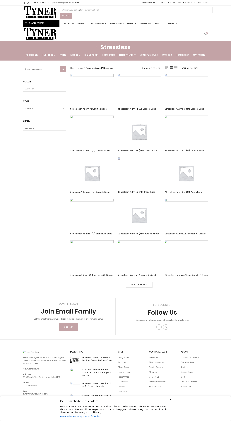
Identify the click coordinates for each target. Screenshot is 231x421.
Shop (80, 68)
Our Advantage (187, 362)
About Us (153, 372)
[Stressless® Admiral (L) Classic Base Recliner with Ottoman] (139, 90)
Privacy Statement (157, 381)
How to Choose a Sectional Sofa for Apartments (96, 385)
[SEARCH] (63, 69)
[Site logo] (40, 12)
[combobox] (44, 89)
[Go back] (97, 47)
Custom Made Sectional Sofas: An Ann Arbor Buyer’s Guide (96, 372)
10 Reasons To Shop (190, 357)
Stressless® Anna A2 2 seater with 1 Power (91, 275)
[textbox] (44, 88)
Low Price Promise (189, 381)
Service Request (156, 367)
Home (73, 68)
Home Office (123, 377)
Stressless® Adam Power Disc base (88, 108)
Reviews (184, 367)
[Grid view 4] (175, 68)
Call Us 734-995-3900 (41, 3)
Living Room (123, 357)
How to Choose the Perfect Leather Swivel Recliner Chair (97, 359)
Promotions (186, 386)
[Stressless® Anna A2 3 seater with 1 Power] (186, 256)
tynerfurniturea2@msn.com (35, 393)
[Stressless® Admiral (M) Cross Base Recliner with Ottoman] (139, 173)
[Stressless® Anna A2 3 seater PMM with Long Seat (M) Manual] (139, 256)
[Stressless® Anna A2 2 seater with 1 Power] (91, 256)
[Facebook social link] (24, 3)
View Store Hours (31, 368)
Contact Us (154, 377)
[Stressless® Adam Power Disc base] (91, 90)
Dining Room (123, 367)
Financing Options (157, 362)
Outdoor (121, 386)
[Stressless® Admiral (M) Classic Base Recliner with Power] (186, 132)
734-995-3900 (30, 385)
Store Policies (155, 386)
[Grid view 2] (166, 68)
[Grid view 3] (171, 68)
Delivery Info (155, 357)
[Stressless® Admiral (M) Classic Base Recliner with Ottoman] (186, 90)
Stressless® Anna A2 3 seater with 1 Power (186, 275)
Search (65, 16)
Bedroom (122, 362)
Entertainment (124, 372)
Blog (183, 377)
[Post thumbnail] (75, 360)
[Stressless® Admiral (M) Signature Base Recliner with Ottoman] (91, 215)
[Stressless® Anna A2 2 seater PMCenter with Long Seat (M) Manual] (186, 215)
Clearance (122, 391)
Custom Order (187, 372)
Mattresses (123, 381)
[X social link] (28, 3)
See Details (75, 3)
